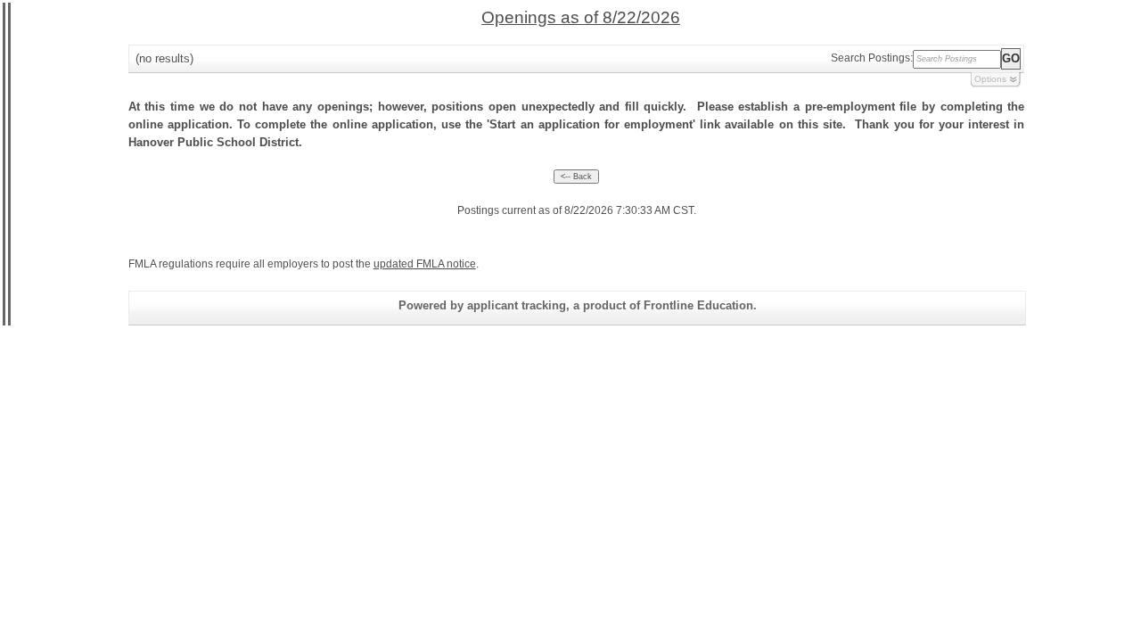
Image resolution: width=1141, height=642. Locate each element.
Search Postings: (872, 58)
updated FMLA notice (424, 264)
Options (990, 79)
